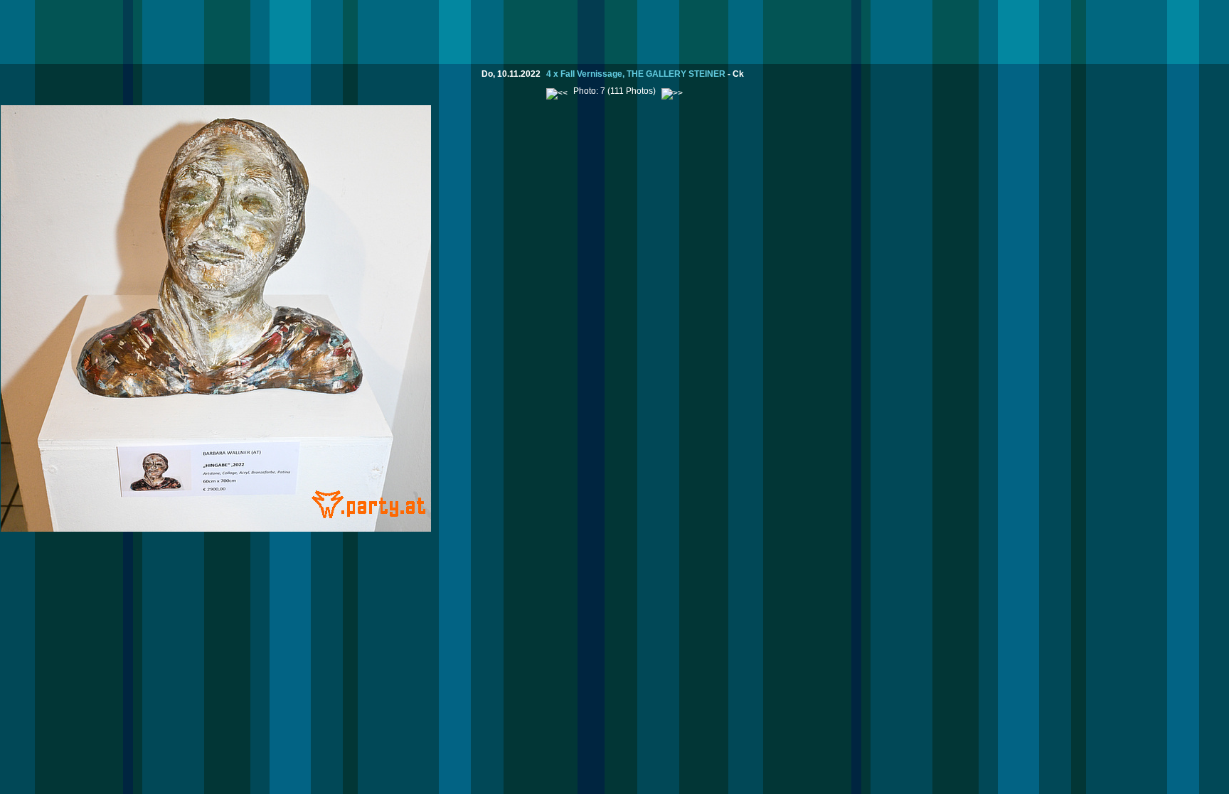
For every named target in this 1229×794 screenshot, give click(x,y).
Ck (738, 74)
